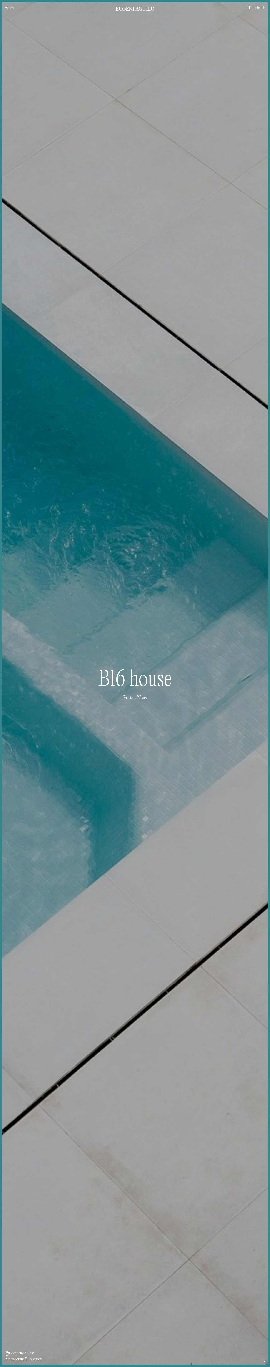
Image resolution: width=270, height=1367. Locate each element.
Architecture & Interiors (23, 1359)
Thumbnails (256, 8)
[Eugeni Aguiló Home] (135, 5)
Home (9, 8)
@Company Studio (19, 1353)
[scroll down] (263, 1358)
